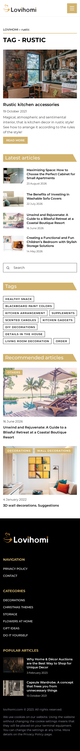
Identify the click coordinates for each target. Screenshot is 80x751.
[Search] (8, 268)
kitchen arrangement (25, 313)
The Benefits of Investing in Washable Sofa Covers (48, 196)
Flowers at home (18, 621)
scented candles (20, 320)
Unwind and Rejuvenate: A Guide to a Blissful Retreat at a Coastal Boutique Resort (50, 219)
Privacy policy (15, 569)
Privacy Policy (33, 734)
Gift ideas (11, 628)
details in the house (24, 334)
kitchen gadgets (58, 320)
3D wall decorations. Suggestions (31, 505)
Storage (10, 614)
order (61, 341)
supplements (63, 313)
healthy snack (18, 299)
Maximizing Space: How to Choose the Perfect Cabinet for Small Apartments (51, 174)
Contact (10, 576)
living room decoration (27, 341)
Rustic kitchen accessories (31, 104)
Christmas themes (18, 607)
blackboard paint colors (28, 306)
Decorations (14, 600)
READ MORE (15, 140)
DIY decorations (20, 327)
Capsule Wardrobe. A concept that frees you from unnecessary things (50, 686)
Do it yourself (15, 635)
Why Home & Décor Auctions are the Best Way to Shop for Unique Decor (50, 663)
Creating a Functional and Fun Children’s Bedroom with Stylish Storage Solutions (52, 242)
